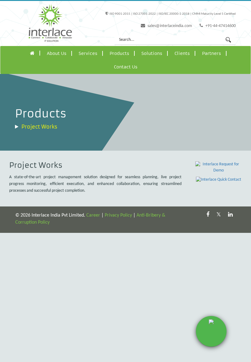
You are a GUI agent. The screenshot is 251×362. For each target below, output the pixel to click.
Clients (182, 53)
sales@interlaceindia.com (169, 26)
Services (88, 53)
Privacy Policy (118, 215)
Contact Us (125, 67)
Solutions (151, 53)
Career (93, 215)
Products (119, 53)
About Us (56, 53)
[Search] (228, 40)
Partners (211, 53)
